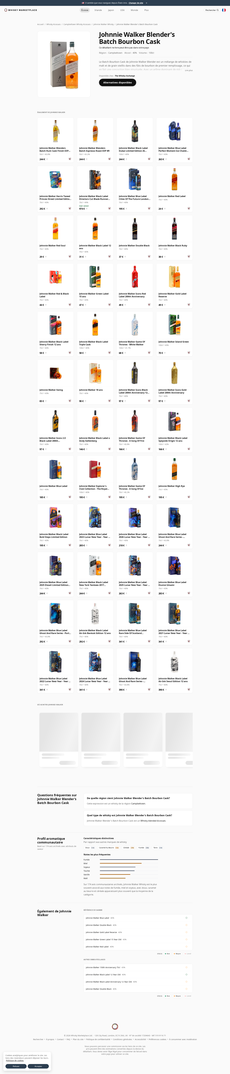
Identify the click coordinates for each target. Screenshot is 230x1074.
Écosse (84, 10)
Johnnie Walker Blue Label (97, 918)
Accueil (40, 24)
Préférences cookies (157, 1039)
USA (122, 10)
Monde (134, 10)
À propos (50, 1039)
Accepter (38, 1066)
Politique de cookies (15, 1060)
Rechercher (38, 1039)
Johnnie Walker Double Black (98, 925)
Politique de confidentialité (98, 1039)
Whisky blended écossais (153, 820)
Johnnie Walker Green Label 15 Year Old (103, 939)
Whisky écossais (53, 24)
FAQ (68, 1039)
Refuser (16, 1066)
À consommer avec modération (183, 1039)
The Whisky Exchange (125, 75)
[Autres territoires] (224, 10)
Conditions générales (122, 1039)
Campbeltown (138, 803)
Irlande (98, 10)
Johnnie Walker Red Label (97, 946)
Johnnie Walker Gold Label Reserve (101, 932)
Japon (111, 10)
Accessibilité (140, 1039)
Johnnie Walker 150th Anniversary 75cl (103, 967)
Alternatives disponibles (117, 82)
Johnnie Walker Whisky (103, 24)
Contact (60, 1039)
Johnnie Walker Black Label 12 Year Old (103, 974)
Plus (146, 10)
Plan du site (78, 1039)
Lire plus (189, 70)
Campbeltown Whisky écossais (77, 24)
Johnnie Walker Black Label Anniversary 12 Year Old (109, 981)
